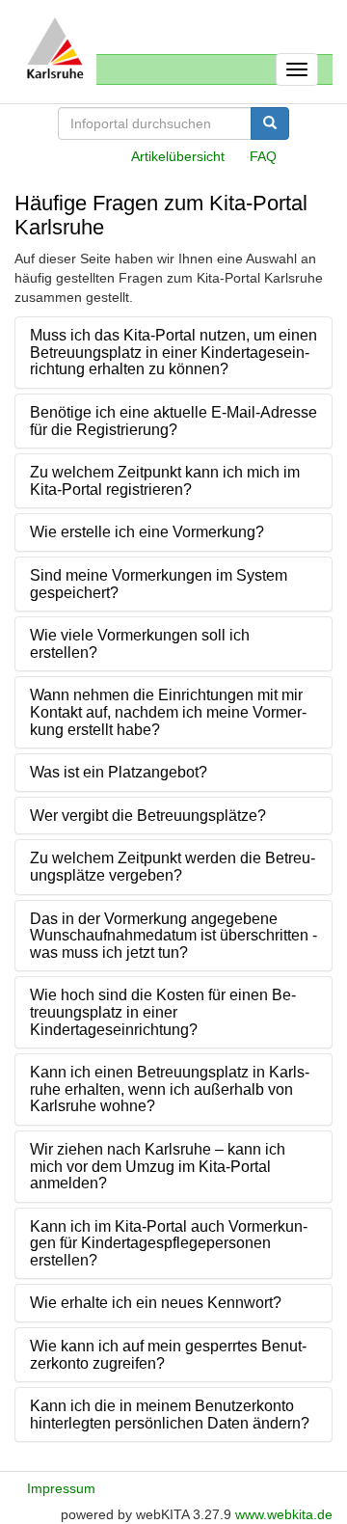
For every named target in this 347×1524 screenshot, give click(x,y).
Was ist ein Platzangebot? (118, 772)
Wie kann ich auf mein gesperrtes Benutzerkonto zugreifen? (168, 1355)
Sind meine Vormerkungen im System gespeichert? (158, 584)
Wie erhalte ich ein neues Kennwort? (155, 1302)
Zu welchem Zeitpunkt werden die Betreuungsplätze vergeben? (172, 867)
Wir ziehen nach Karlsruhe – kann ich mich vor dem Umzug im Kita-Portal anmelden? (157, 1166)
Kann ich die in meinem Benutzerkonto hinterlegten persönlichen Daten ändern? (169, 1414)
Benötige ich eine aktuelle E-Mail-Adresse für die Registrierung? (173, 421)
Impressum (61, 1488)
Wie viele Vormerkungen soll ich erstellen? (140, 644)
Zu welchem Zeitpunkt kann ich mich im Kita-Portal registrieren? (165, 481)
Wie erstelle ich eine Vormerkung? (147, 532)
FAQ (263, 156)
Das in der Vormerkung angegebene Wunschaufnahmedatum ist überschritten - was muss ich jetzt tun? (173, 936)
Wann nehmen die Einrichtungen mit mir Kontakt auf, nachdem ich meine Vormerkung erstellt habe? (168, 712)
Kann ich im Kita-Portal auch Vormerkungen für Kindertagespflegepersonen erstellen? (168, 1243)
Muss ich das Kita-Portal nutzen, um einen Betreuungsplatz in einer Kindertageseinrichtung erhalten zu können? (173, 352)
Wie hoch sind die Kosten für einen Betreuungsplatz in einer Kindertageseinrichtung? (163, 1012)
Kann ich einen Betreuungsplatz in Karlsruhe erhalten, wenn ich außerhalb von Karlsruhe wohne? (169, 1089)
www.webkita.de (284, 1514)
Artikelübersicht (178, 156)
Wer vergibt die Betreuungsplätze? (148, 815)
